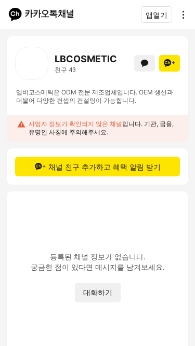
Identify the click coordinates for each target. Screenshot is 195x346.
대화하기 (97, 292)
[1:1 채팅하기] (144, 63)
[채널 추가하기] (169, 63)
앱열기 (156, 14)
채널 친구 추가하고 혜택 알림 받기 (104, 166)
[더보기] (180, 14)
